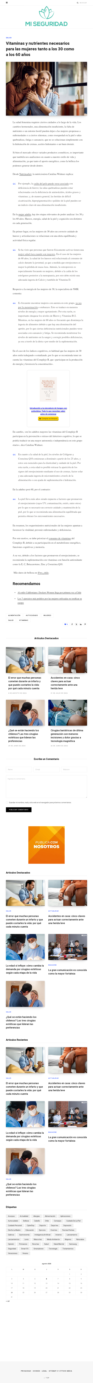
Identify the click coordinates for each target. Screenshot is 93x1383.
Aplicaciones (65, 1216)
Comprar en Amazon (50, 419)
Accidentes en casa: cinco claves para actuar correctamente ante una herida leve (66, 920)
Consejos (57, 1221)
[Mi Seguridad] (46, 17)
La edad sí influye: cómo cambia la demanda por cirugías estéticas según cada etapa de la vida (25, 969)
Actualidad (53, 911)
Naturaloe (80, 1239)
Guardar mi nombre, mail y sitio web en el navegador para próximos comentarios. (40, 803)
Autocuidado (32, 615)
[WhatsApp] (4, 162)
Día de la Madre (14, 1230)
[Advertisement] (46, 1326)
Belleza (26, 1221)
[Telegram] (4, 155)
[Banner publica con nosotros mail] (46, 863)
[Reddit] (4, 149)
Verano (25, 1253)
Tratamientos (67, 1249)
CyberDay (30, 1225)
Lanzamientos (13, 1239)
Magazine (52, 965)
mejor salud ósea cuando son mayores (36, 254)
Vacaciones (12, 1253)
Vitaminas (23, 620)
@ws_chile (43, 572)
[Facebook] (4, 123)
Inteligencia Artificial (42, 1235)
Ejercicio (42, 1230)
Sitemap (52, 1371)
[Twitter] (4, 129)
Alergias (36, 1216)
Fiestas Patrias (68, 1230)
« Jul (7, 1301)
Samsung (73, 1244)
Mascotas (38, 1239)
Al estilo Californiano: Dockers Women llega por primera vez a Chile (49, 592)
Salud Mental (59, 1244)
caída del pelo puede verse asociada (51, 183)
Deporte (42, 1225)
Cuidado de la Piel (73, 1221)
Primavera (23, 1244)
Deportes (54, 1225)
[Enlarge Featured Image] (46, 89)
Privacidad (26, 1371)
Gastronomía (24, 1235)
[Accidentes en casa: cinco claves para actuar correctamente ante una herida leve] (67, 660)
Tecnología (53, 1249)
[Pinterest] (85, 624)
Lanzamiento (72, 1235)
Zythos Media (65, 1371)
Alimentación (14, 615)
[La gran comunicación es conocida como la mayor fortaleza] (67, 947)
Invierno (59, 1235)
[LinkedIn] (4, 142)
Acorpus (11, 1216)
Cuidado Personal (15, 1225)
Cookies (36, 1371)
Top (47, 1378)
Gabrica (11, 1235)
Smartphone (38, 1249)
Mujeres (47, 615)
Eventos (54, 1230)
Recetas (35, 1244)
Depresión (67, 1225)
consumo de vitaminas (60, 538)
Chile (47, 1221)
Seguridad (12, 1249)
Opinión (11, 1244)
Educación (30, 1230)
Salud (9, 38)
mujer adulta (24, 214)
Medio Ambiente (53, 1239)
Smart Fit (24, 1249)
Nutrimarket (25, 174)
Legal (44, 1371)
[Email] (4, 136)
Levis (27, 1239)
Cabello (37, 1221)
